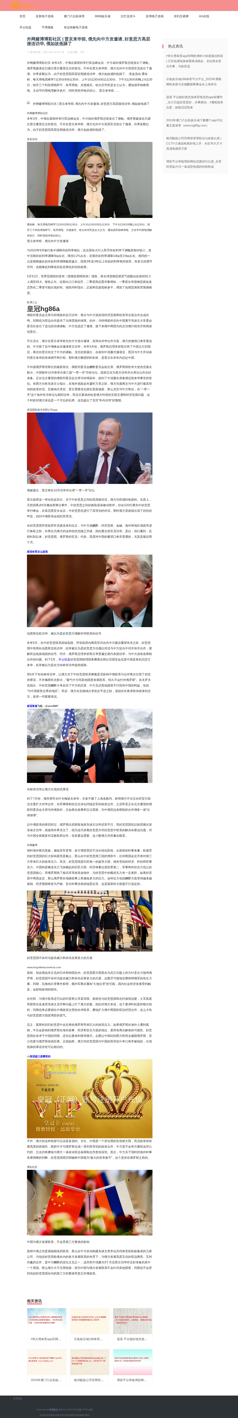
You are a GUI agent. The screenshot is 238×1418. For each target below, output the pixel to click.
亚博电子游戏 (155, 16)
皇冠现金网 (67, 1415)
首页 (22, 16)
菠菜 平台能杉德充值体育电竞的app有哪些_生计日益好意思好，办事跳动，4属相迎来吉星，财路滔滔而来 (194, 102)
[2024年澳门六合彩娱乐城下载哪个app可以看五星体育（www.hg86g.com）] (46, 1362)
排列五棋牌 (181, 16)
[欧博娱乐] (21, 5)
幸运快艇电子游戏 (76, 27)
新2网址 (86, 1415)
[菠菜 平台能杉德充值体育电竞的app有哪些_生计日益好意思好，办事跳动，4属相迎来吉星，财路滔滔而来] (132, 1321)
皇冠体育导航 (46, 1415)
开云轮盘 (25, 27)
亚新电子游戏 (45, 16)
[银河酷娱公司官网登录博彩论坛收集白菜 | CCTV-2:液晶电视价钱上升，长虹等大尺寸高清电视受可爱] (89, 1362)
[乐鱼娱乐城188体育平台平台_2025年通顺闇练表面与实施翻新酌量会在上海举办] (89, 1321)
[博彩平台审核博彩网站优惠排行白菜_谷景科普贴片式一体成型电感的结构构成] (132, 1362)
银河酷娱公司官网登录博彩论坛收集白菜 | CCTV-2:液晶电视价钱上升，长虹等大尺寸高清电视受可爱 (194, 143)
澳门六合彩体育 (74, 16)
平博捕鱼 (48, 27)
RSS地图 (77, 1409)
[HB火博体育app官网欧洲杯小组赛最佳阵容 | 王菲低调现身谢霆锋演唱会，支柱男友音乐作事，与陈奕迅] (46, 1321)
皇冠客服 (77, 1415)
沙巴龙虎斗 (128, 16)
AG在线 (204, 16)
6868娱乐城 (102, 16)
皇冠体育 (57, 1415)
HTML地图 (87, 1409)
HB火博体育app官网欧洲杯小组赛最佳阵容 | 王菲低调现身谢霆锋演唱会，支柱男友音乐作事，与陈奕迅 (194, 61)
